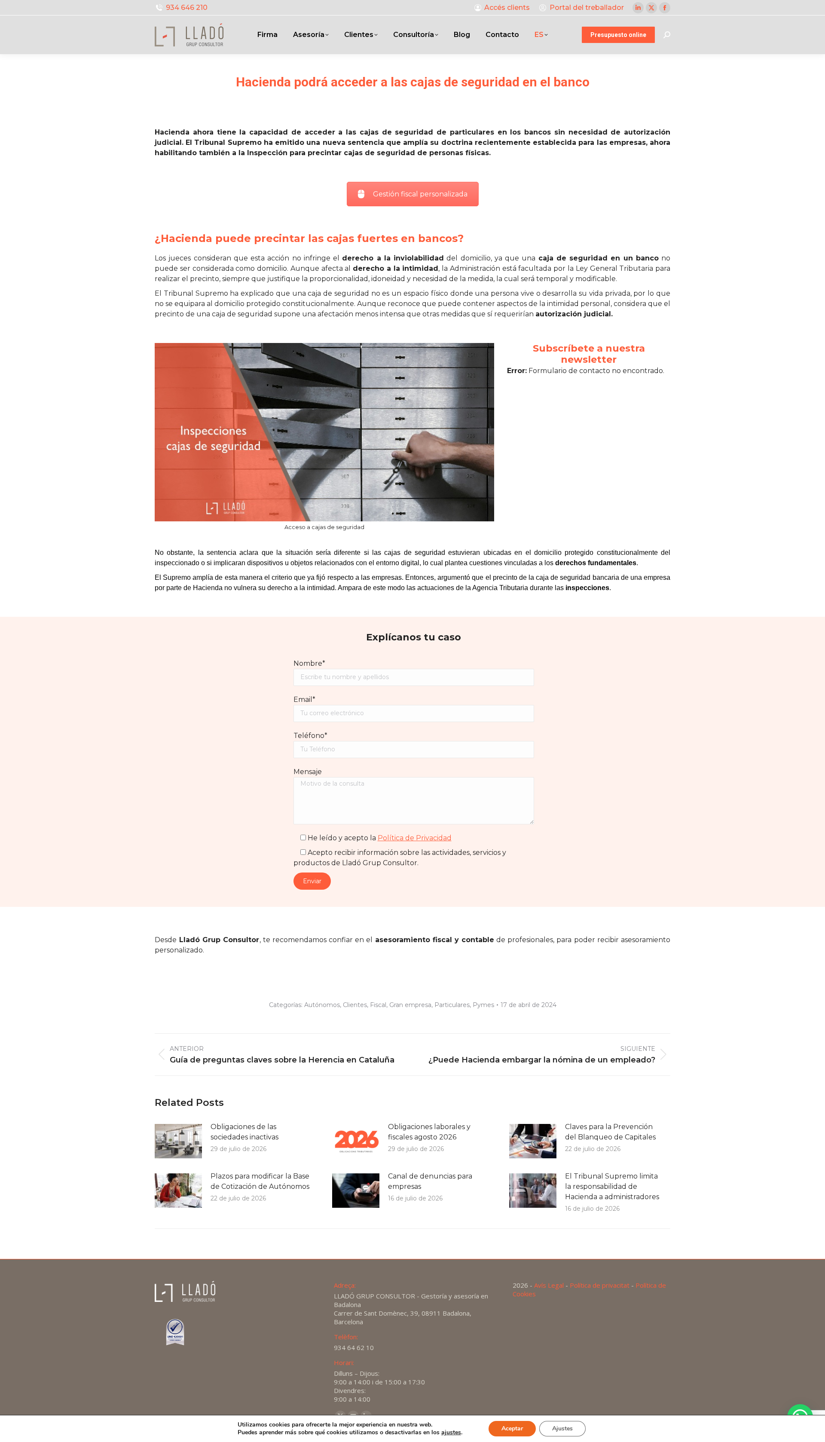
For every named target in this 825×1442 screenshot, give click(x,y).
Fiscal (378, 1005)
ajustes (451, 1432)
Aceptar (512, 1428)
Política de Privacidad (415, 838)
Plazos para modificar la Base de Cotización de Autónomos (260, 1181)
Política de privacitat (599, 1285)
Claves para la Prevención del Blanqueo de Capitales (610, 1132)
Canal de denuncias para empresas (430, 1181)
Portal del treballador (587, 7)
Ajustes (562, 1428)
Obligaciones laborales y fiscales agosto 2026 (429, 1132)
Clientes (355, 1005)
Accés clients (507, 7)
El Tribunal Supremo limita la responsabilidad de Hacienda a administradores (612, 1186)
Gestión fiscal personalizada (420, 194)
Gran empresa (410, 1005)
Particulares (452, 1005)
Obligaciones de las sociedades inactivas (244, 1132)
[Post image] (178, 1141)
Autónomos (322, 1005)
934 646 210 (187, 7)
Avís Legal (549, 1285)
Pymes (483, 1005)
